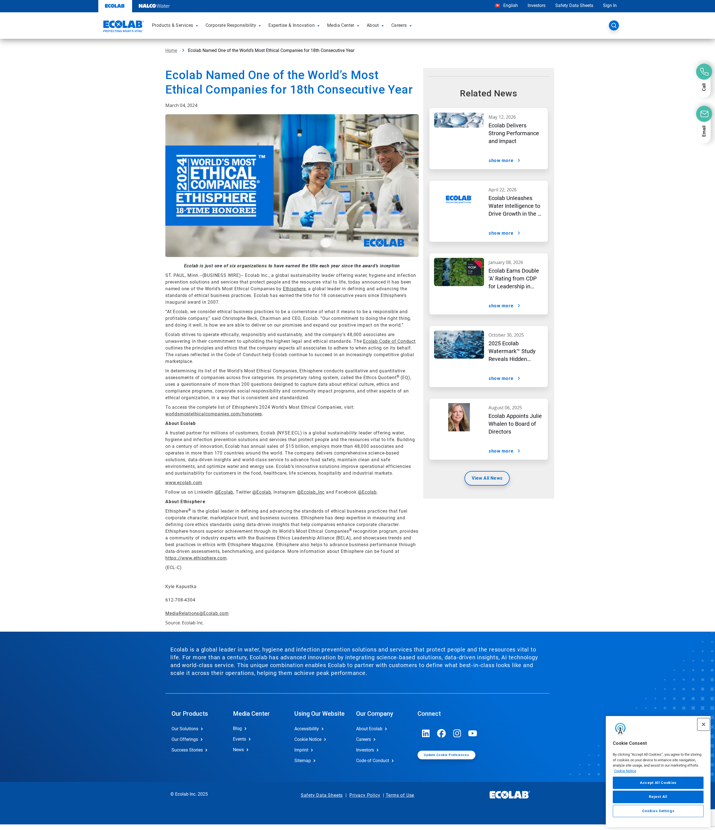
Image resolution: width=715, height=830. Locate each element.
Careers (363, 739)
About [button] (373, 25)
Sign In (610, 5)
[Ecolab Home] (122, 27)
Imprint (301, 750)
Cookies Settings (658, 811)
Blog (237, 728)
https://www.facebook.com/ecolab (441, 733)
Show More (501, 160)
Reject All (658, 797)
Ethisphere (294, 288)
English (510, 5)
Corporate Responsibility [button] (231, 25)
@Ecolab (223, 492)
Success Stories (187, 750)
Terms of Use (400, 795)
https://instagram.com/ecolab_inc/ (457, 733)
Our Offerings (184, 739)
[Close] (703, 724)
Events (239, 739)
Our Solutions (184, 728)
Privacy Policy (364, 795)
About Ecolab (369, 728)
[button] (197, 25)
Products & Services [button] (172, 25)
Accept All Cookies (658, 783)
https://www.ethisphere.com (196, 558)
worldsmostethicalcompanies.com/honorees (213, 414)
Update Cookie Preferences (446, 755)
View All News (487, 478)
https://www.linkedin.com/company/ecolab (426, 733)
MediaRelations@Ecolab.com (197, 613)
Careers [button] (399, 25)
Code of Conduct (372, 760)
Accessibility (306, 728)
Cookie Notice (625, 771)
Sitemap (302, 760)
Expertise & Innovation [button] (291, 25)
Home (171, 50)
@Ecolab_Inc (311, 492)
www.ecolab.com (183, 482)
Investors (536, 5)
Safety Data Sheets (574, 5)
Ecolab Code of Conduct (389, 341)
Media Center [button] (340, 25)
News (238, 749)
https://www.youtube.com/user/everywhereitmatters (472, 733)
